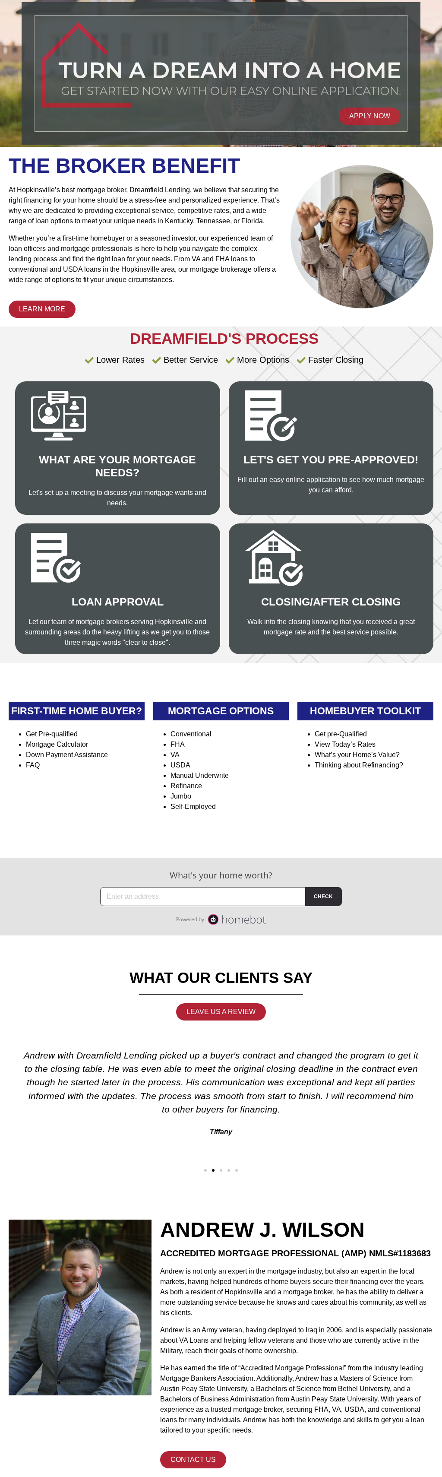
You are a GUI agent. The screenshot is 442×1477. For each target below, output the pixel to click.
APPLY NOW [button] (369, 116)
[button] (205, 1170)
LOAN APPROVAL (118, 602)
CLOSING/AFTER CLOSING (331, 602)
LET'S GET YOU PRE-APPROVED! (330, 459)
